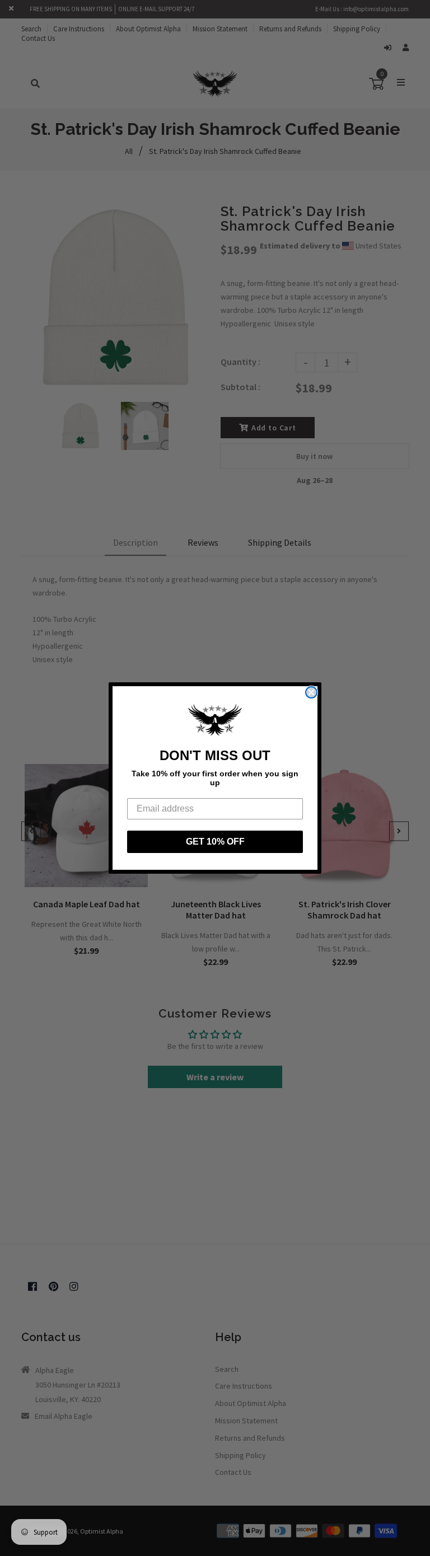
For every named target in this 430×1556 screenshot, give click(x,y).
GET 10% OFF (215, 841)
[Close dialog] (311, 692)
